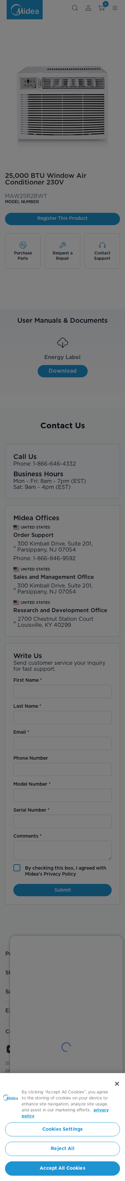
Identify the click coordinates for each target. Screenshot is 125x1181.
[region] (62, 1127)
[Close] (117, 1083)
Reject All (62, 1148)
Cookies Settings (62, 1129)
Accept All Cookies (62, 1168)
